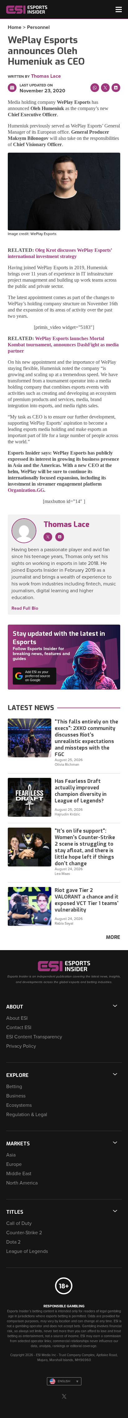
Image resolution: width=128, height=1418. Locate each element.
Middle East (18, 1174)
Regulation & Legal (26, 1114)
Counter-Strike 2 (24, 1233)
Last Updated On (36, 85)
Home (14, 27)
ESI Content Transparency (34, 1037)
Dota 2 (13, 1242)
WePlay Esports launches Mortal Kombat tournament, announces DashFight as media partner (63, 344)
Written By (19, 76)
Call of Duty (19, 1223)
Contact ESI (18, 1027)
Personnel (38, 27)
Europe (14, 1164)
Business (15, 1096)
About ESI (17, 1018)
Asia (11, 1155)
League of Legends (27, 1251)
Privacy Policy (21, 1046)
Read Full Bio (24, 608)
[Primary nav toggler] (119, 9)
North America (22, 1183)
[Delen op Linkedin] (116, 87)
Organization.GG (26, 490)
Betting (14, 1086)
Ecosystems (19, 1105)
